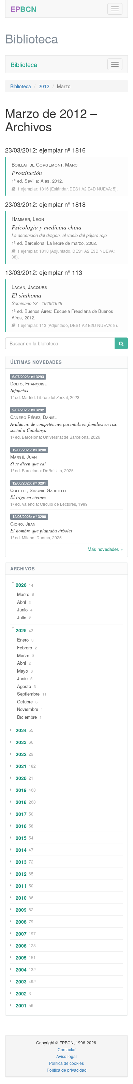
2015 (21, 837)
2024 (21, 730)
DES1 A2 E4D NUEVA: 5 (92, 188)
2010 (21, 897)
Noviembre (27, 709)
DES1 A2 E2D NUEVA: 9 (93, 325)
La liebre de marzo (65, 243)
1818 (44, 251)
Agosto (24, 686)
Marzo (23, 594)
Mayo (22, 670)
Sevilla (31, 180)
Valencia (30, 504)
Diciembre (27, 717)
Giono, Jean (22, 523)
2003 (21, 981)
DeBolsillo (52, 470)
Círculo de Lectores (58, 504)
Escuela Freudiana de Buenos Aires (62, 314)
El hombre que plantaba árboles (41, 530)
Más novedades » (105, 549)
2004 (21, 969)
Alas (45, 180)
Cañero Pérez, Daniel (33, 417)
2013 (21, 861)
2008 (21, 921)
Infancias (19, 390)
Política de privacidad (67, 1070)
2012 (44, 86)
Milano (28, 537)
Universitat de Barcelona (66, 437)
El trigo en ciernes (28, 497)
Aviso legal (66, 1056)
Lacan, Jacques (29, 286)
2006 (21, 945)
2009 (21, 909)
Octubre (25, 701)
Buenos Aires (38, 311)
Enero (23, 639)
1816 (44, 188)
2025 (21, 630)
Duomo (43, 537)
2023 (21, 742)
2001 (21, 1005)
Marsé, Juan (23, 456)
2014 (21, 849)
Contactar (67, 1049)
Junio (22, 609)
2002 (21, 993)
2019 (21, 789)
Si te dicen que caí (28, 463)
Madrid (28, 397)
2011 (21, 885)
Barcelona (34, 243)
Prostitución (27, 173)
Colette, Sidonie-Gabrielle (39, 490)
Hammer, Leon (28, 218)
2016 (21, 825)
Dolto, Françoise (28, 383)
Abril (21, 602)
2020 (21, 778)
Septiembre (28, 693)
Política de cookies (66, 1063)
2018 (21, 801)
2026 (21, 584)
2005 (21, 957)
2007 (21, 933)
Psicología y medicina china (47, 227)
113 (42, 325)
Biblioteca (24, 64)
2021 (21, 766)
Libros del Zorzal (52, 397)
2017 (21, 813)
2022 (21, 754)
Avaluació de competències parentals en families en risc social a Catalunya (63, 427)
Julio (21, 617)
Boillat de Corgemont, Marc (44, 164)
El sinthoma (26, 295)
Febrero (24, 647)
